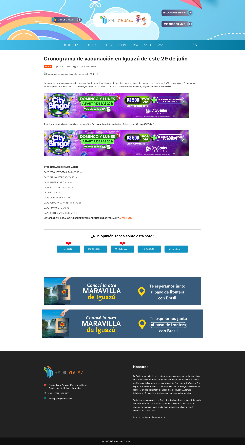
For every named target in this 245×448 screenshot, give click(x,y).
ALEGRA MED (125, 218)
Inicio (66, 45)
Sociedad (121, 45)
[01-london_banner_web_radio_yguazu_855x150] (122, 291)
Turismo (135, 45)
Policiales (93, 45)
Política (108, 45)
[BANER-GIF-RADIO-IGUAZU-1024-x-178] (116, 105)
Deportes (79, 45)
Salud (147, 45)
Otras (158, 45)
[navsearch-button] (195, 45)
